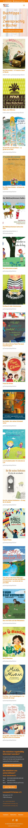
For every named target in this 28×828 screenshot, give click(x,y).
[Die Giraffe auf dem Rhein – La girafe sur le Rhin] (14, 131)
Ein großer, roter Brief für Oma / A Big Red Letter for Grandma (13, 736)
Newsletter (20, 814)
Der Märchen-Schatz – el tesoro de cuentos (13, 188)
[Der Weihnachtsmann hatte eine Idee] (14, 210)
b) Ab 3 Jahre (6, 112)
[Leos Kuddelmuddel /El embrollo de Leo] (14, 444)
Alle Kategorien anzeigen (13, 31)
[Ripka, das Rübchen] (14, 93)
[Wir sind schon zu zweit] (14, 252)
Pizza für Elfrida (8, 383)
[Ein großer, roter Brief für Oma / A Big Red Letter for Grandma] (14, 719)
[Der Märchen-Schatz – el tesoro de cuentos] (14, 171)
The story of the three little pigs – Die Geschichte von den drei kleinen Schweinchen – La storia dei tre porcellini (14, 580)
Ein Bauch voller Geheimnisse (12, 306)
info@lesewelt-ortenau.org (10, 803)
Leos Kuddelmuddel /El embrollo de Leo (14, 461)
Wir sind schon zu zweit (10, 268)
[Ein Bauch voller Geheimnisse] (14, 290)
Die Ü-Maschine (8, 658)
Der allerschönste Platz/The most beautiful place (13, 345)
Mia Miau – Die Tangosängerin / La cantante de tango (13, 697)
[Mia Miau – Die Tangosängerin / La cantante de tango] (14, 680)
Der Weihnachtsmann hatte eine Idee (13, 227)
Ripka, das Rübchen (9, 110)
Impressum (5, 814)
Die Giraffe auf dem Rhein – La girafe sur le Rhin (12, 148)
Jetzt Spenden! (10, 787)
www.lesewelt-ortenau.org (10, 805)
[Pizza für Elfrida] (14, 367)
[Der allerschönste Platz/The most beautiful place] (14, 327)
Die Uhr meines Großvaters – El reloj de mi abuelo (14, 501)
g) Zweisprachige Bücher (18, 74)
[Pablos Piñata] (14, 523)
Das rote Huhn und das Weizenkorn (13, 620)
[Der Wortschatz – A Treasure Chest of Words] (14, 54)
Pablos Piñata (7, 540)
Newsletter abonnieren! (13, 765)
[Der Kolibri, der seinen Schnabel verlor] (14, 405)
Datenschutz (13, 814)
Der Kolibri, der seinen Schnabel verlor (13, 422)
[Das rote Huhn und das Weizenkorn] (14, 604)
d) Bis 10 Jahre (7, 74)
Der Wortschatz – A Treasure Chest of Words (14, 71)
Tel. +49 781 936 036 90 (9, 801)
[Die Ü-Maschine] (14, 642)
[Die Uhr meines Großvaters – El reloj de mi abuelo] (14, 484)
